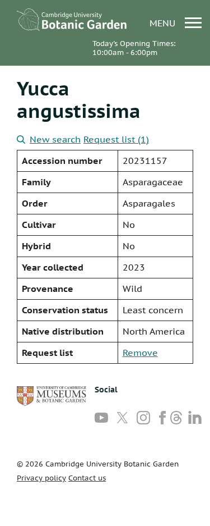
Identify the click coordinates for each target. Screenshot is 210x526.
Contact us (87, 478)
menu (164, 22)
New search (55, 139)
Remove (140, 352)
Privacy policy (41, 478)
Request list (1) (116, 139)
